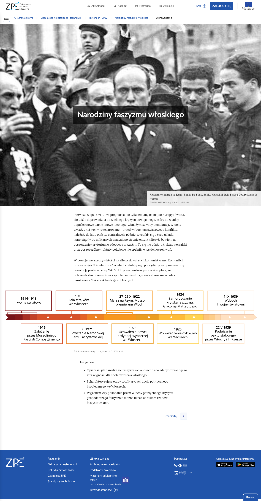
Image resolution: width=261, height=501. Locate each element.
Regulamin (54, 458)
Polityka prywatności (61, 470)
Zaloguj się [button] (221, 6)
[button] (204, 6)
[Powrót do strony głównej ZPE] (18, 6)
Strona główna (25, 18)
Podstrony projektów (103, 470)
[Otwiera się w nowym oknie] (224, 464)
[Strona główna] (25, 462)
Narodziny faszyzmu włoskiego (131, 18)
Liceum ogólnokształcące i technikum (61, 18)
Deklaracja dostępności (62, 464)
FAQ (198, 6)
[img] (130, 317)
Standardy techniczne (61, 481)
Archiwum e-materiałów (105, 464)
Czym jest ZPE (57, 475)
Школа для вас (99, 458)
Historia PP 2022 (98, 18)
